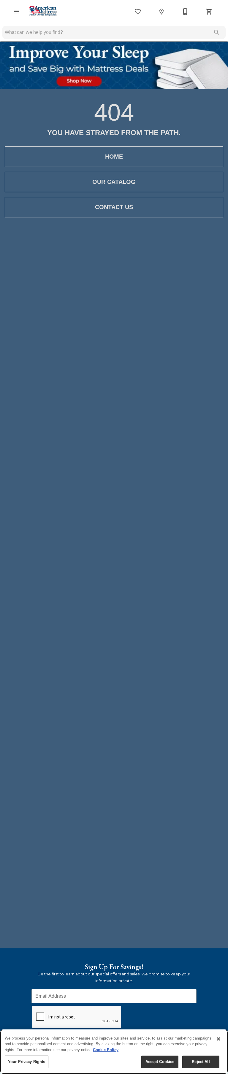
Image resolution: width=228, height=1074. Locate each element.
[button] (17, 11)
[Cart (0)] (209, 11)
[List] (138, 11)
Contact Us (114, 207)
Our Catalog (114, 182)
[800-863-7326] (185, 11)
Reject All (201, 1061)
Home (114, 156)
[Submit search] (216, 32)
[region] (114, 1051)
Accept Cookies (160, 1061)
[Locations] (161, 11)
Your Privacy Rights (26, 1061)
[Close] (218, 1038)
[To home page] (42, 11)
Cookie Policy (105, 1050)
